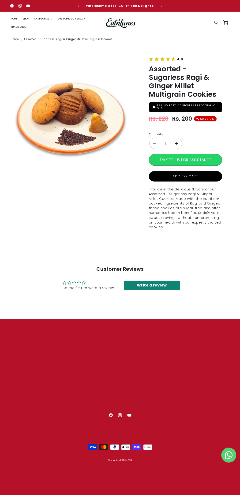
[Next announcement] (162, 6)
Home (15, 39)
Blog (91, 368)
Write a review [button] (152, 285)
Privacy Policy (99, 388)
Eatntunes (125, 459)
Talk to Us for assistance (186, 159)
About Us (95, 354)
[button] (43, 19)
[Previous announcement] (78, 6)
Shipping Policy (100, 402)
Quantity (156, 134)
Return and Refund (103, 409)
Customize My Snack (105, 361)
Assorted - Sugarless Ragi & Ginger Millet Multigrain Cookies (68, 39)
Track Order (97, 375)
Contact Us (97, 381)
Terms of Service (102, 395)
